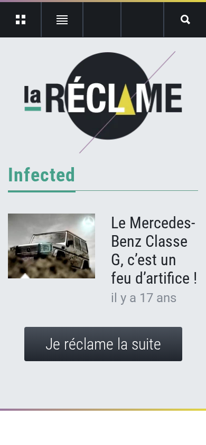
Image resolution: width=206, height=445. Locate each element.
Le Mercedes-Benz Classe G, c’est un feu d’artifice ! (154, 250)
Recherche (185, 19)
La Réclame (103, 102)
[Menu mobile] (21, 19)
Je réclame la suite (103, 344)
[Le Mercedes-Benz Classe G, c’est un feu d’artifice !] (51, 246)
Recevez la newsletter (142, 19)
